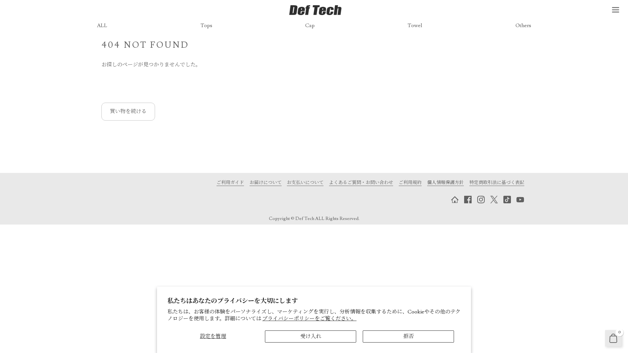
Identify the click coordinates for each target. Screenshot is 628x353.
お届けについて (266, 183)
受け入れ (310, 336)
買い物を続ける (128, 111)
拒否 (408, 336)
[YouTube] (520, 199)
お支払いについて (305, 183)
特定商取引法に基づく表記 (496, 183)
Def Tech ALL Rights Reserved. (327, 219)
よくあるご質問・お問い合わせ (361, 183)
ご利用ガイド (230, 183)
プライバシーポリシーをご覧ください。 (309, 318)
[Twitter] (493, 199)
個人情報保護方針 (445, 183)
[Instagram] (480, 199)
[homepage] (454, 199)
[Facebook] (467, 199)
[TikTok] (507, 199)
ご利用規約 (410, 183)
